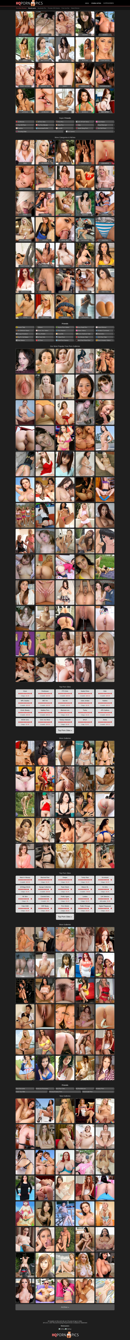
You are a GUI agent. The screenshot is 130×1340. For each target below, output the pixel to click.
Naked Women (75, 8)
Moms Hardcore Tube (84, 334)
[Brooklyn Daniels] (105, 1187)
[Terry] (105, 1213)
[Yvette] (65, 1136)
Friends (67, 118)
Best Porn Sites (60, 1088)
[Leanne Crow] (105, 1265)
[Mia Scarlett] (105, 1136)
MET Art (45, 703)
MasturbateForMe (43, 128)
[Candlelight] (65, 1213)
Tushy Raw (85, 880)
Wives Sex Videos (43, 330)
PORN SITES (96, 3)
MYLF (85, 722)
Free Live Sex (65, 8)
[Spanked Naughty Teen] (45, 1187)
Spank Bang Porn (83, 128)
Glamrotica (101, 334)
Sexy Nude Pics (82, 327)
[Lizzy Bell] (65, 1290)
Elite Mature (21, 340)
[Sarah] (105, 1110)
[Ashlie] (25, 1213)
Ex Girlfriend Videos (23, 330)
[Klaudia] (65, 1239)
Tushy (85, 712)
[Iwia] (105, 1162)
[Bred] (25, 1290)
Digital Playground (105, 908)
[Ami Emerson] (85, 1110)
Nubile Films (85, 693)
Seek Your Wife (20, 1091)
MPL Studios (25, 703)
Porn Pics (60, 122)
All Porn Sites (42, 122)
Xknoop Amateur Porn (55, 1091)
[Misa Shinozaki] (25, 1162)
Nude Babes (101, 122)
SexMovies (21, 122)
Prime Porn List (102, 125)
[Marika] (25, 1265)
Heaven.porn (32, 8)
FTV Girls (65, 693)
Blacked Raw (45, 880)
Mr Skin (25, 899)
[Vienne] (105, 1290)
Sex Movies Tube (83, 337)
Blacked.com (65, 712)
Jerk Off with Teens (83, 122)
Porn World (65, 908)
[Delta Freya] (25, 1239)
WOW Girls (25, 722)
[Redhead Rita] (85, 1187)
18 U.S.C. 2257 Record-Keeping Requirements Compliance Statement (65, 1322)
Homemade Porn (88, 1091)
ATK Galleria (105, 712)
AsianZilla (60, 334)
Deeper (65, 880)
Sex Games (71, 131)
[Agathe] (25, 1136)
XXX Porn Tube (102, 337)
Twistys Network (65, 722)
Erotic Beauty (25, 712)
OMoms (40, 327)
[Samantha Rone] (45, 1290)
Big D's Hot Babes (23, 337)
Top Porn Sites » (65, 730)
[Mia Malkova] (65, 1265)
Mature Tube (21, 327)
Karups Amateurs (23, 334)
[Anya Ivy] (45, 1110)
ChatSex (20, 128)
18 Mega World (25, 889)
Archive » (65, 1307)
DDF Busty (45, 908)
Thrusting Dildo (22, 131)
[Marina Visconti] (85, 1213)
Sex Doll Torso (102, 128)
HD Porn (40, 340)
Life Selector (105, 899)
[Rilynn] (25, 1110)
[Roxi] (45, 1136)
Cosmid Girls (45, 899)
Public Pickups (85, 908)
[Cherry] (85, 1239)
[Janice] (105, 1239)
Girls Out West (45, 722)
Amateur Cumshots (103, 330)
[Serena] (65, 1187)
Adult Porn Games (63, 340)
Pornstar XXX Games (54, 8)
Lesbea (85, 899)
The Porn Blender (43, 125)
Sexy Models (41, 334)
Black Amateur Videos (104, 340)
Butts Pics (61, 125)
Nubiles (105, 703)
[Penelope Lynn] (85, 1265)
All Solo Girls (41, 337)
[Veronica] (45, 1162)
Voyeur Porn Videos (63, 327)
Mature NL (85, 889)
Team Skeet (65, 889)
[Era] (65, 1162)
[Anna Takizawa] (45, 1213)
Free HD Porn (22, 125)
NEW (87, 3)
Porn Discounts (20, 1088)
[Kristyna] (65, 1110)
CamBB (60, 128)
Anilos (105, 722)
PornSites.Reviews (21, 8)
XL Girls (105, 889)
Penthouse (45, 693)
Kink (105, 693)
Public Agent (65, 899)
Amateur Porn (100, 1088)
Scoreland (105, 880)
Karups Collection (45, 889)
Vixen (25, 693)
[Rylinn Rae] (45, 1239)
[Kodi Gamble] (85, 1136)
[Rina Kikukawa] (45, 1265)
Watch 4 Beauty (25, 880)
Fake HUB (25, 908)
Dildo (79, 125)
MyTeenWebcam (81, 1088)
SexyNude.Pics (42, 8)
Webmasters (65, 1326)
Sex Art (65, 703)
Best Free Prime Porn (84, 340)
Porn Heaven (61, 330)
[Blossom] (85, 1162)
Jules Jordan (85, 703)
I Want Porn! (61, 337)
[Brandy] (25, 1187)
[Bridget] (85, 1290)
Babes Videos (82, 330)
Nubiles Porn (45, 712)
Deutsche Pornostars (42, 1088)
